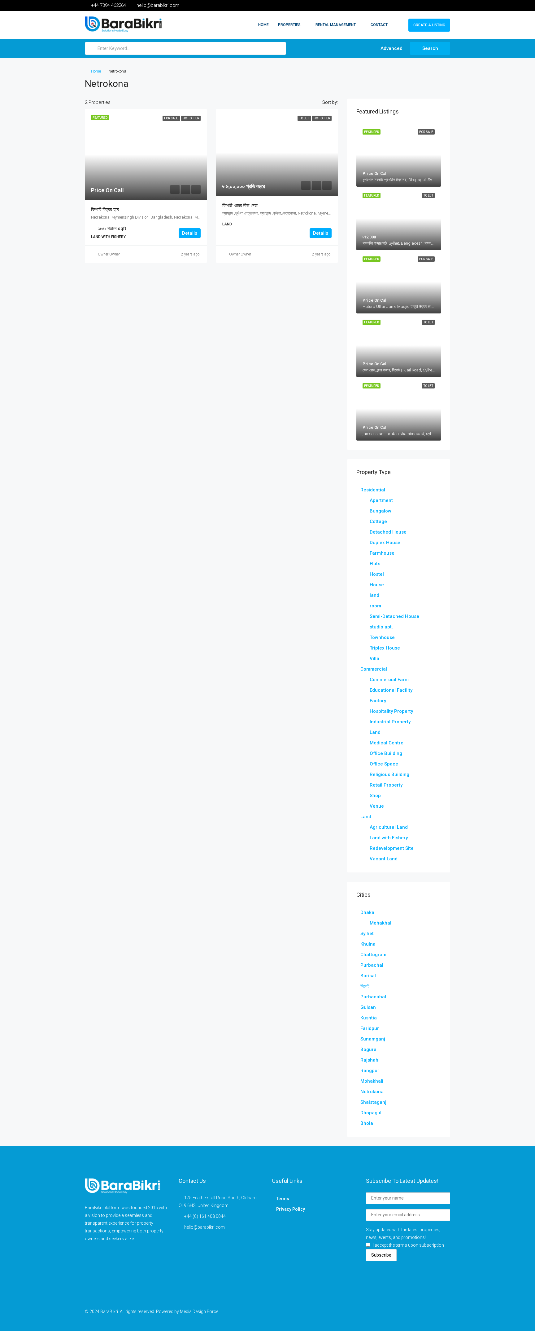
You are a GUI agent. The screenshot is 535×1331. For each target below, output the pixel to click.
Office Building (386, 753)
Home (263, 25)
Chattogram (373, 954)
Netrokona (372, 1091)
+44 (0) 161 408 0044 (205, 1216)
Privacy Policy (290, 1209)
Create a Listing (429, 25)
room (375, 606)
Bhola (366, 1123)
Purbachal (371, 965)
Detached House (388, 532)
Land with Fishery (389, 838)
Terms (282, 1198)
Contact (379, 25)
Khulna (368, 944)
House (377, 585)
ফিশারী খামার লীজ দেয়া (240, 205)
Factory (378, 700)
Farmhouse (382, 553)
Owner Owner (109, 254)
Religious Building (389, 774)
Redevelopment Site (392, 848)
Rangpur (369, 1070)
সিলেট (364, 986)
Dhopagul (370, 1113)
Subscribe (381, 1255)
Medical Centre (386, 743)
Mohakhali (381, 923)
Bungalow (380, 511)
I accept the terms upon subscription (408, 1245)
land (374, 595)
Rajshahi (370, 1060)
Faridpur (369, 1028)
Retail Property (386, 785)
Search (430, 48)
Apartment (381, 500)
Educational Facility (391, 690)
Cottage (378, 521)
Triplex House (385, 648)
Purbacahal (373, 997)
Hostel (377, 574)
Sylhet (367, 933)
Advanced (390, 48)
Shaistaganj (373, 1102)
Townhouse (382, 637)
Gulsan (368, 1007)
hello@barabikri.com (204, 1227)
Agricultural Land (389, 827)
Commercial (373, 669)
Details (189, 233)
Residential (372, 490)
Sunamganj (372, 1039)
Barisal (368, 975)
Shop (375, 795)
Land (375, 732)
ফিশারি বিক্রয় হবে (105, 209)
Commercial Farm (389, 679)
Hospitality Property (391, 711)
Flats (375, 563)
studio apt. (381, 627)
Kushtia (368, 1018)
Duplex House (385, 542)
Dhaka (367, 912)
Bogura (368, 1049)
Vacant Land (384, 859)
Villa (374, 658)
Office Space (384, 764)
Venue (377, 806)
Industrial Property (390, 722)
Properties (289, 25)
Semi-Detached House (394, 616)
